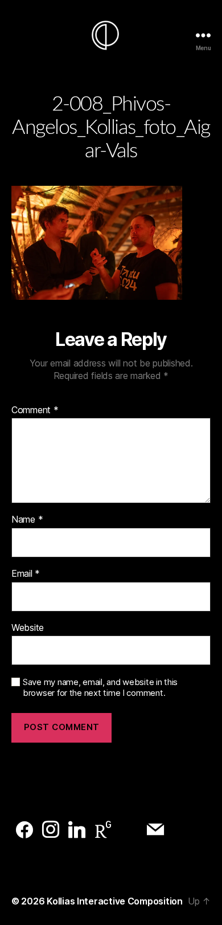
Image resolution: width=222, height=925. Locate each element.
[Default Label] (24, 830)
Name (27, 520)
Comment (35, 410)
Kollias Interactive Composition (115, 901)
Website (27, 628)
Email (25, 574)
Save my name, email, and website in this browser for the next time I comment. (100, 687)
